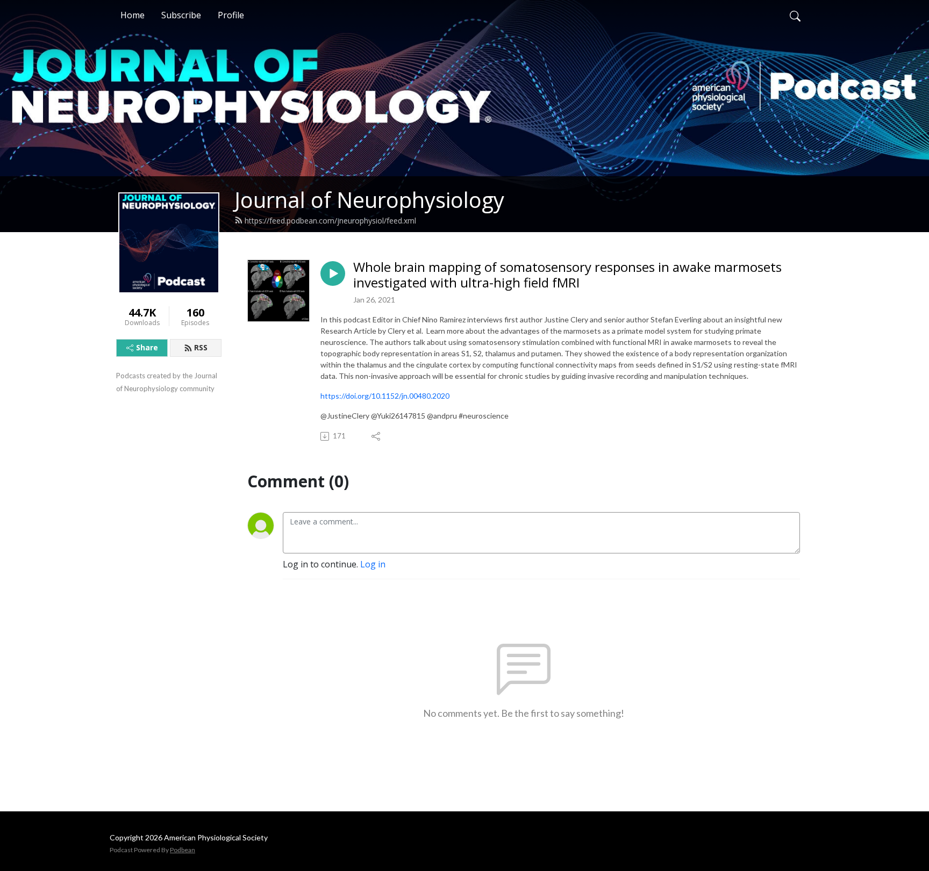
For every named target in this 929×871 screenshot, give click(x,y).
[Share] (376, 436)
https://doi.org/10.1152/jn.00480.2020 (384, 395)
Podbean (182, 850)
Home (132, 15)
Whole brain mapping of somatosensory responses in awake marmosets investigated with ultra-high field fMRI (567, 275)
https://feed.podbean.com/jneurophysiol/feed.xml (330, 220)
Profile (231, 15)
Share (147, 347)
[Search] (795, 15)
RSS (201, 347)
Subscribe (181, 15)
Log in (372, 564)
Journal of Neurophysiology (369, 199)
